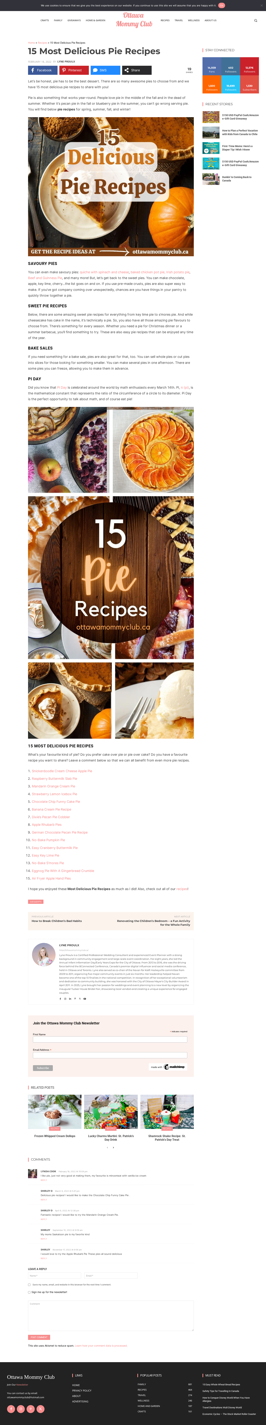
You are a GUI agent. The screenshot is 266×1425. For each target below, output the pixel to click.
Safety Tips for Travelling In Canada (220, 1391)
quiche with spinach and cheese (104, 272)
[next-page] (113, 1147)
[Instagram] (65, 998)
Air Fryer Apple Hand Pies (51, 878)
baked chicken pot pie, (148, 272)
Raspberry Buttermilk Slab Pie (54, 778)
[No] (261, 5)
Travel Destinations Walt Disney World (222, 1407)
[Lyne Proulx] (44, 972)
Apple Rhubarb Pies (47, 824)
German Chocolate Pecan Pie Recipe (60, 832)
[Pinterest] (75, 998)
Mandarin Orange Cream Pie (53, 786)
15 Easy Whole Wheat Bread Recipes (221, 1384)
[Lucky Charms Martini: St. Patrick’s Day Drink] (111, 1112)
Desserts (35, 901)
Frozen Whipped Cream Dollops (54, 1136)
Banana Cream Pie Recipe (51, 809)
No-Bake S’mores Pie (48, 863)
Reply (44, 1180)
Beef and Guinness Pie (45, 278)
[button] (255, 20)
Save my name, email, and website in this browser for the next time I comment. (72, 1284)
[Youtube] (85, 998)
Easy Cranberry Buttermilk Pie (55, 848)
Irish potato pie (177, 272)
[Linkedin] (70, 998)
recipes (181, 889)
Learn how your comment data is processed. (101, 1345)
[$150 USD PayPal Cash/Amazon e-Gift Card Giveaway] (210, 117)
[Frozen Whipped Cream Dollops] (54, 1112)
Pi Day (62, 387)
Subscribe (249, 76)
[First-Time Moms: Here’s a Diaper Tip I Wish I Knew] (210, 148)
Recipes (42, 42)
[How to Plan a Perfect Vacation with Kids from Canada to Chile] (210, 133)
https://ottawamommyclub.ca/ (73, 950)
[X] (80, 998)
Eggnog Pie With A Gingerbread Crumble (63, 871)
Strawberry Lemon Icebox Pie (54, 794)
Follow (231, 58)
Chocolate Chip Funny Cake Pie (56, 801)
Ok (221, 5)
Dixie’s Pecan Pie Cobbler (51, 817)
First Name (39, 1034)
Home (31, 42)
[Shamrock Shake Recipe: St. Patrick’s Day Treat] (167, 1112)
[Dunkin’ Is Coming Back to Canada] (210, 179)
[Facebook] (60, 998)
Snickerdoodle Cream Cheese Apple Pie (62, 771)
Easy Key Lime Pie (45, 855)
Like (212, 58)
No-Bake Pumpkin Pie (48, 840)
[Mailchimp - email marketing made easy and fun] (168, 1069)
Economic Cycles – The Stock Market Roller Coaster (229, 1414)
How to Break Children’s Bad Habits (57, 921)
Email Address (42, 1050)
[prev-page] (107, 1147)
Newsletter (22, 1384)
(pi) (185, 387)
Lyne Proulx (66, 61)
